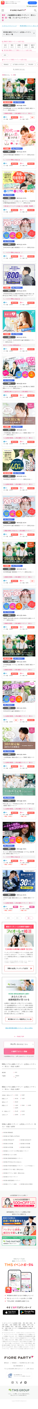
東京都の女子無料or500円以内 (11, 1136)
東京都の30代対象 (25, 1143)
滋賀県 (16, 1107)
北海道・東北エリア (7, 1095)
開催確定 (6, 64)
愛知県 (16, 1102)
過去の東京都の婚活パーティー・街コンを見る (19, 1028)
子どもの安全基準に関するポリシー (14, 1368)
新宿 (5, 55)
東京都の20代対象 (8, 1143)
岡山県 (16, 1111)
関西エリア (5, 1105)
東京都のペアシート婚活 (10, 1184)
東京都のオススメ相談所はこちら (19, 1019)
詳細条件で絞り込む (20, 69)
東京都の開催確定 (8, 1132)
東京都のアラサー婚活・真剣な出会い (13, 1169)
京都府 (23, 1105)
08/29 (12, 46)
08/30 (26, 46)
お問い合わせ (30, 1368)
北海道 (16, 1095)
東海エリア (5, 1102)
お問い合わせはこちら (19, 1044)
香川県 (23, 1111)
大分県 (23, 1114)
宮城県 (23, 1095)
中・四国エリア (6, 1111)
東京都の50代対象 (25, 1147)
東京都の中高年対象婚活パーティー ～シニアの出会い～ (19, 1165)
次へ (29, 918)
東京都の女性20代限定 (26, 1184)
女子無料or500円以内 (18, 64)
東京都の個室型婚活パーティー (11, 1180)
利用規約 (14, 1363)
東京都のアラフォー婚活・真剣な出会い (14, 1173)
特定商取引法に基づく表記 (27, 1363)
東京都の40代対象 (8, 1147)
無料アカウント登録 (19, 1051)
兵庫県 (29, 1105)
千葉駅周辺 (17, 1076)
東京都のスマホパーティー (10, 1176)
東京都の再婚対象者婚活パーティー (13, 1158)
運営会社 (6, 1363)
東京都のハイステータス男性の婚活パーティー (16, 1151)
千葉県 (23, 1098)
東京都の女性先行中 (25, 1140)
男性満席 (30, 64)
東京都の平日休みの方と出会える (12, 1162)
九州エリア (5, 1114)
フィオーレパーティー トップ (9, 25)
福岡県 (16, 1114)
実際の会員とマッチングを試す (18, 968)
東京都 (16, 1098)
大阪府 (16, 1105)
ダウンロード (32, 2)
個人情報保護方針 (18, 1365)
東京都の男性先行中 (8, 1140)
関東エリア (5, 1098)
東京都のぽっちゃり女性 (10, 1154)
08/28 (5, 46)
